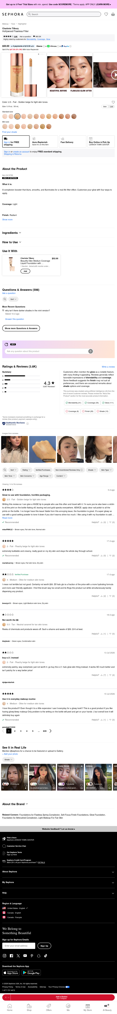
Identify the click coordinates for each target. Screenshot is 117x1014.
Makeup (5, 23)
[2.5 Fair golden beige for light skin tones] (17, 126)
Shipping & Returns (12, 154)
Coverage (41, 39)
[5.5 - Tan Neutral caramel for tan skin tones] (49, 116)
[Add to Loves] (113, 102)
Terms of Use (20, 987)
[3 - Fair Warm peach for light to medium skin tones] (24, 116)
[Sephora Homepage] (13, 14)
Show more (7, 219)
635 (45, 730)
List (111, 106)
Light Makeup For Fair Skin (50, 817)
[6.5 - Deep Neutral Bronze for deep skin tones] (61, 116)
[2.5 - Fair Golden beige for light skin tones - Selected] (17, 116)
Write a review (108, 366)
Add (25, 271)
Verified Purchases (43, 470)
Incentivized (47, 460)
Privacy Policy (7, 987)
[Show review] (14, 449)
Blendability (31, 39)
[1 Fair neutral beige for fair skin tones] (5, 126)
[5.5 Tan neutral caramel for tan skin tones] (42, 126)
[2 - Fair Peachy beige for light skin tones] (11, 116)
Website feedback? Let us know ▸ (58, 828)
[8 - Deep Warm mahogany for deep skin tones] (74, 116)
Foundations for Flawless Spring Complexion (39, 814)
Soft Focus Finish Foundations (74, 814)
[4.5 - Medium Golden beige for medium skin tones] (36, 116)
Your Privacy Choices (56, 987)
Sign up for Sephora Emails (15, 939)
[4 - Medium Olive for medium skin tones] (30, 116)
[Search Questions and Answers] (4, 299)
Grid (104, 106)
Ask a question (25, 36)
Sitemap (43, 987)
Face (13, 23)
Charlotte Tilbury (10, 28)
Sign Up (44, 945)
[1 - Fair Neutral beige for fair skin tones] (5, 116)
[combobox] (64, 14)
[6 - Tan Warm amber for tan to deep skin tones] (55, 116)
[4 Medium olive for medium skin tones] (30, 126)
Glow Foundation (97, 814)
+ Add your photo (10, 754)
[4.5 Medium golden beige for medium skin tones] (36, 126)
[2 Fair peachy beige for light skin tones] (11, 126)
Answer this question (14, 319)
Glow (48, 39)
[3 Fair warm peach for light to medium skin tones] (24, 126)
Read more (7, 517)
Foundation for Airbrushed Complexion (19, 817)
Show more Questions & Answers (21, 328)
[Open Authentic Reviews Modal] (27, 423)
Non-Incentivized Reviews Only (68, 470)
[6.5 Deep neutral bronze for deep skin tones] (49, 126)
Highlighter (22, 23)
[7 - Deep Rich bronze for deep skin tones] (67, 116)
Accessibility (32, 987)
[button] (44, 46)
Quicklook (9, 265)
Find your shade (9, 131)
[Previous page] (3, 730)
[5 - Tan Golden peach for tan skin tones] (42, 116)
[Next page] (50, 730)
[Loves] (106, 14)
